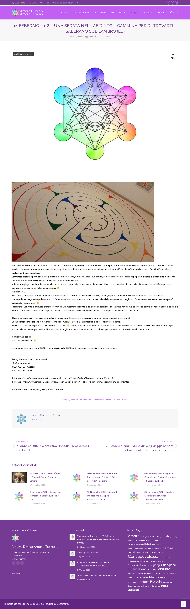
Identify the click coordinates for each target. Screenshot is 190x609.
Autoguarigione (147, 536)
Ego (161, 557)
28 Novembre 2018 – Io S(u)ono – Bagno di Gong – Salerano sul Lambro (45, 477)
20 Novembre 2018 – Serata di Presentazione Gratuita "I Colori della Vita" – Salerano (102, 477)
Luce (157, 573)
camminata (153, 540)
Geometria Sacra (137, 565)
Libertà (150, 573)
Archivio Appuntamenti (23, 54)
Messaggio (132, 582)
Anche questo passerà (87, 552)
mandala (134, 577)
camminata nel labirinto (141, 544)
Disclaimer (16, 573)
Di (102, 400)
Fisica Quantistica (157, 561)
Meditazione (152, 577)
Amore (133, 536)
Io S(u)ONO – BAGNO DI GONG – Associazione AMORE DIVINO (93, 564)
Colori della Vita (143, 553)
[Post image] (19, 477)
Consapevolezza (143, 556)
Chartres (166, 548)
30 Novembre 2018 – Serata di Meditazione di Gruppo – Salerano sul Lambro (159, 496)
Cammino (160, 544)
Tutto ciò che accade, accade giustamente (97, 575)
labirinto (163, 569)
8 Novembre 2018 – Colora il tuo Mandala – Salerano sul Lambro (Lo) (45, 496)
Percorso (144, 581)
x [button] (183, 604)
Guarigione (168, 565)
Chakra (155, 548)
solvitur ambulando (142, 586)
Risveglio (156, 581)
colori (131, 552)
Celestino (147, 549)
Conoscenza (157, 552)
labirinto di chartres (137, 573)
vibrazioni (133, 589)
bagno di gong (166, 536)
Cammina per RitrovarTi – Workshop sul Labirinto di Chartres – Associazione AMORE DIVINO (98, 539)
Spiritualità (156, 586)
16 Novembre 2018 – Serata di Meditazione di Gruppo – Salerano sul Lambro (102, 496)
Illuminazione (137, 569)
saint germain (168, 582)
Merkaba (167, 578)
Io (148, 569)
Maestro (165, 573)
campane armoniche (135, 549)
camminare (143, 540)
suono (164, 585)
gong (156, 565)
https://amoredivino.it (40, 419)
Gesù (149, 565)
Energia (167, 557)
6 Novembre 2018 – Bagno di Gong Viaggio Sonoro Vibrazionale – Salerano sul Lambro (160, 477)
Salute (130, 586)
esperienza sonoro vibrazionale (139, 561)
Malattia (173, 574)
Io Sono (153, 569)
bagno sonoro (132, 540)
